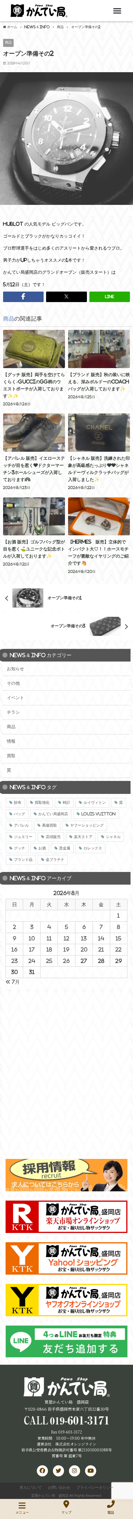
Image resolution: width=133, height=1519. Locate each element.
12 (66, 938)
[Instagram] (74, 1470)
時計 (66, 802)
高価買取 (49, 825)
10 (32, 938)
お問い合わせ (59, 1487)
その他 (13, 683)
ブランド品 (23, 859)
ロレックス (93, 848)
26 (66, 960)
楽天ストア (83, 837)
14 (101, 938)
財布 (17, 802)
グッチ (19, 848)
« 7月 (13, 981)
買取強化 (42, 802)
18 (49, 949)
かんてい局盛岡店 (53, 814)
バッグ (19, 814)
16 (14, 949)
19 (66, 949)
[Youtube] (90, 1470)
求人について (30, 1487)
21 (101, 949)
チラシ (13, 712)
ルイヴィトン (95, 802)
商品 (8, 42)
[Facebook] (42, 1470)
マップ (66, 1512)
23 (14, 960)
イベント (15, 697)
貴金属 (64, 848)
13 (84, 938)
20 (84, 949)
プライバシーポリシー (95, 1487)
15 (118, 938)
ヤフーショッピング (87, 825)
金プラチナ (55, 859)
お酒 (42, 848)
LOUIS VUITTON (98, 814)
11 (49, 938)
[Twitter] (58, 1470)
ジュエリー (23, 837)
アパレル (21, 825)
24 (31, 960)
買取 (11, 755)
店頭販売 (53, 837)
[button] (117, 10)
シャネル (113, 837)
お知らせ (15, 668)
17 (32, 949)
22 (118, 949)
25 (49, 960)
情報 (11, 741)
